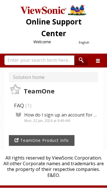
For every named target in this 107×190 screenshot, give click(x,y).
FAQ (22, 105)
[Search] (81, 60)
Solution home (29, 77)
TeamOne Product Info (44, 140)
